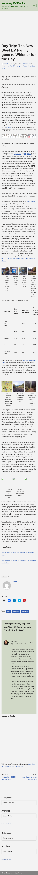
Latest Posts (12, 577)
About (4, 577)
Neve (3, 873)
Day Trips (24, 66)
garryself (14, 641)
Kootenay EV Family (6, 823)
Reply (32, 642)
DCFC (8, 611)
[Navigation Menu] (34, 5)
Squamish (17, 154)
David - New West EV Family (11, 66)
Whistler (25, 611)
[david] (7, 589)
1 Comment (27, 64)
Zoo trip (8, 127)
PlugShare (27, 154)
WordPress (18, 873)
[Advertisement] (19, 30)
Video (3, 68)
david (6, 64)
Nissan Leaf (31, 66)
